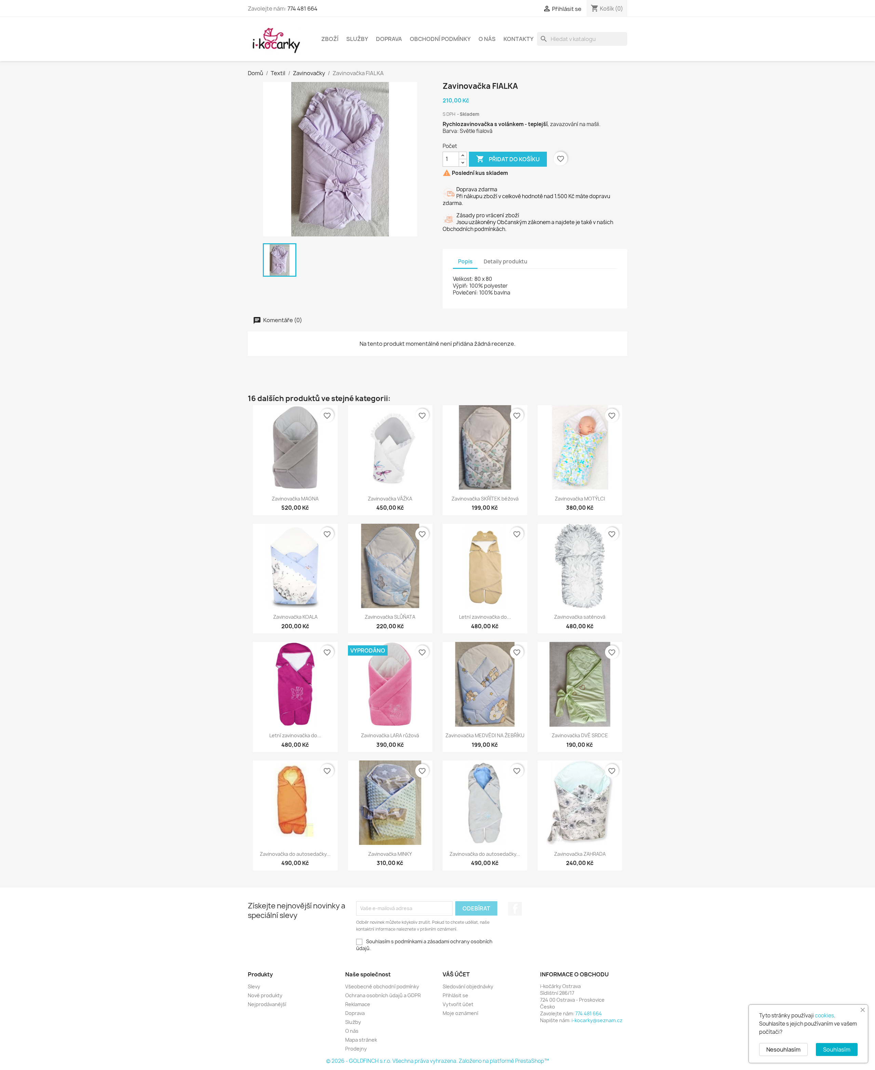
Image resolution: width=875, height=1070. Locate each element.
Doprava (389, 39)
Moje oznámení (460, 1013)
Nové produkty (265, 995)
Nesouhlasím (783, 1049)
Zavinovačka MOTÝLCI (580, 498)
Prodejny (356, 1048)
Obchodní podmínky (440, 39)
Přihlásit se (455, 995)
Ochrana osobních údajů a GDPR (383, 995)
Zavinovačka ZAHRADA (580, 854)
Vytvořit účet (458, 1004)
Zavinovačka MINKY (390, 854)
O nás (487, 39)
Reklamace (357, 1004)
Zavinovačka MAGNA (295, 498)
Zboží (329, 39)
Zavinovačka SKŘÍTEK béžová (485, 498)
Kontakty (518, 39)
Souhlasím (836, 1049)
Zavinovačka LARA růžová (390, 735)
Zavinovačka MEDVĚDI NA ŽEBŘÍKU (484, 735)
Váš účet (456, 974)
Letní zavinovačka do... (485, 617)
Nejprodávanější (267, 1004)
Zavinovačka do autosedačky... (295, 854)
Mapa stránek (361, 1040)
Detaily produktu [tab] (505, 261)
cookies (824, 1015)
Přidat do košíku (508, 159)
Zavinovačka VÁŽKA (390, 498)
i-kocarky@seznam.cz (596, 1020)
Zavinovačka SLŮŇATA (390, 617)
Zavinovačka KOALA (295, 617)
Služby (357, 39)
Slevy (254, 986)
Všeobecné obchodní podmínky (382, 986)
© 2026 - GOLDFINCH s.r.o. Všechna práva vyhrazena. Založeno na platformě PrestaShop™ (437, 1061)
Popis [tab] (465, 261)
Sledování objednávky (468, 986)
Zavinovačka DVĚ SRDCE (580, 735)
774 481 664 (302, 8)
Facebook (515, 909)
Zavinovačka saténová (579, 617)
